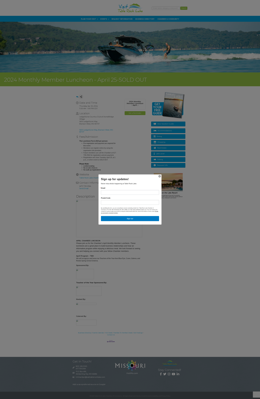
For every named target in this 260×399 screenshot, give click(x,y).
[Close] (159, 176)
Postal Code (105, 198)
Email (103, 188)
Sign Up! (130, 218)
